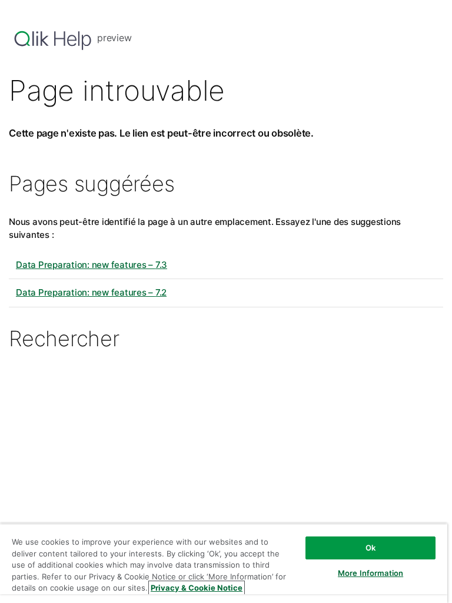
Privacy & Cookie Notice (196, 587)
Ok (370, 547)
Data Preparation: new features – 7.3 (91, 264)
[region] (223, 563)
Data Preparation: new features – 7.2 (91, 292)
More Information (370, 573)
